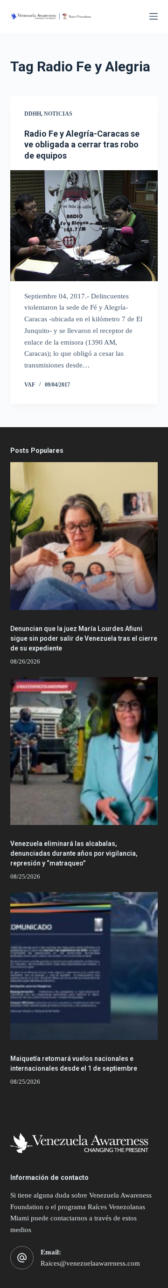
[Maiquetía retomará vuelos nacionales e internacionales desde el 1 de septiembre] (84, 966)
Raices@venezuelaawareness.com (90, 1263)
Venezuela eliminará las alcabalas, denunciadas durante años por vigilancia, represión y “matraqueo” (74, 853)
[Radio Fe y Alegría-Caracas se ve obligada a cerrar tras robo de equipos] (84, 225)
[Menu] (153, 16)
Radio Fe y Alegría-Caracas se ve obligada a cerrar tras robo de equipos (82, 144)
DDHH (32, 114)
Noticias (58, 114)
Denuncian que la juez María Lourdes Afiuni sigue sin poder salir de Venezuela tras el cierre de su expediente (83, 638)
